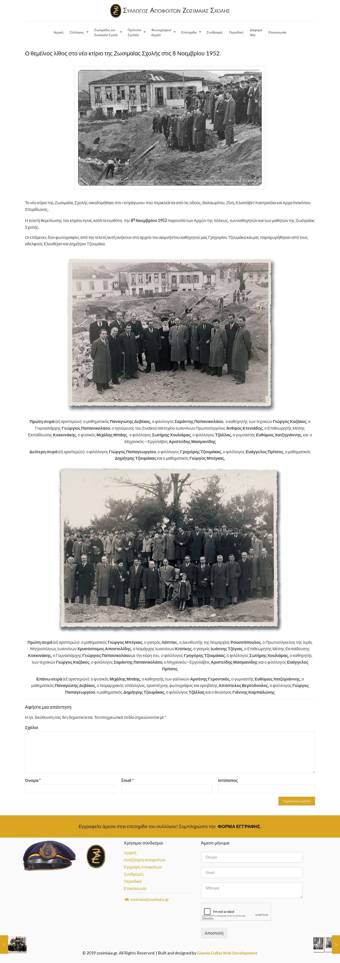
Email (127, 780)
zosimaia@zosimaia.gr (149, 899)
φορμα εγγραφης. (239, 826)
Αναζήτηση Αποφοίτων (144, 859)
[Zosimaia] (170, 10)
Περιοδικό (133, 881)
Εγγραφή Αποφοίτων (143, 866)
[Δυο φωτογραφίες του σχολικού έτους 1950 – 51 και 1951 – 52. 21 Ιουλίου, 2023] (326, 944)
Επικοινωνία (135, 888)
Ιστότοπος (228, 780)
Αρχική (130, 852)
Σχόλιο (31, 727)
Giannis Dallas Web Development (227, 953)
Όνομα (33, 780)
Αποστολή (214, 933)
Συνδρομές (134, 874)
